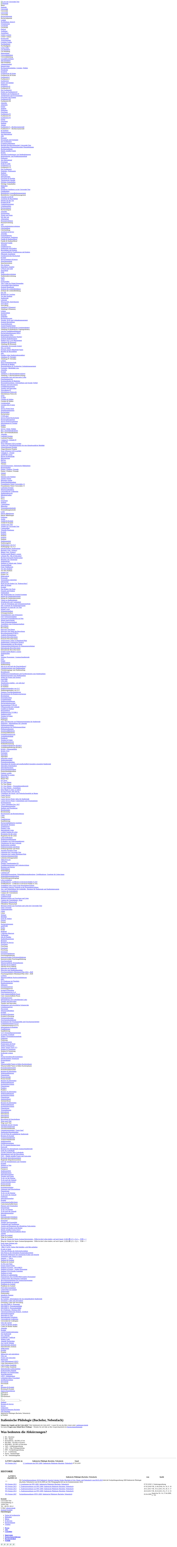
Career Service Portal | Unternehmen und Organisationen (19, 801)
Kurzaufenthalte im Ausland (10, 1282)
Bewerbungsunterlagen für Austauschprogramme (16, 1280)
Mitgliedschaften (6, 495)
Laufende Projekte (7, 436)
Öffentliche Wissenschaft (9, 902)
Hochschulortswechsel (8, 703)
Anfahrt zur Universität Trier (10, 526)
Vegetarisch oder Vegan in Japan (11, 1256)
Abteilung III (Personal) (8, 342)
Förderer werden (6, 773)
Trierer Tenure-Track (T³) (9, 1047)
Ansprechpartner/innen (8, 326)
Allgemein (4, 105)
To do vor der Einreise (8, 1178)
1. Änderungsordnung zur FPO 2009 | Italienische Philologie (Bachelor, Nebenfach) (46, 1491)
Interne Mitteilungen (7, 513)
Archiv (3, 519)
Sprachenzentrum (6, 261)
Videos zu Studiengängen (9, 600)
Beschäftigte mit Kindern (9, 250)
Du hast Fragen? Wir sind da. (10, 791)
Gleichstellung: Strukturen (9, 237)
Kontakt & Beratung (7, 990)
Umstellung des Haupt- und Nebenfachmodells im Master (19, 793)
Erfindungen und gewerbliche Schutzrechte (15, 1005)
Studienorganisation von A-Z (10, 688)
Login (3, 512)
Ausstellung (5, 33)
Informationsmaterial (7, 1313)
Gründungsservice (7, 1007)
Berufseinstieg (5, 810)
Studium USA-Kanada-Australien (12, 1271)
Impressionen (5, 53)
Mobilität (4, 917)
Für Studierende (6, 1334)
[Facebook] (2, 1545)
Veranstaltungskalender (8, 508)
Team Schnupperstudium (9, 622)
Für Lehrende (5, 1335)
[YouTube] (8, 1545)
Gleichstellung (5, 228)
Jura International (6, 134)
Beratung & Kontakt (7, 1136)
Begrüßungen (5, 672)
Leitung (3, 311)
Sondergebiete (5, 313)
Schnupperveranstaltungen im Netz (12, 618)
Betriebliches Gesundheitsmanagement (13, 193)
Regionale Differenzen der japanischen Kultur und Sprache (20, 1254)
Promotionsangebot (7, 1187)
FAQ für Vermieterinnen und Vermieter (13, 1162)
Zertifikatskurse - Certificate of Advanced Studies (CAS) (19, 882)
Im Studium (4, 130)
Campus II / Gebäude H (8, 440)
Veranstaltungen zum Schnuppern (12, 615)
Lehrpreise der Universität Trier (11, 852)
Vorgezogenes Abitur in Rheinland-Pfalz (14, 640)
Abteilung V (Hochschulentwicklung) (13, 373)
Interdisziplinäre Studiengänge (10, 548)
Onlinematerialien (6, 909)
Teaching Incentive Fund (9, 850)
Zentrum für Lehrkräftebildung (11, 289)
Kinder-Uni (4, 572)
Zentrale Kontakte (6, 1510)
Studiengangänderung (8, 701)
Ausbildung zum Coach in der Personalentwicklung (17, 885)
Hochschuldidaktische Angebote (11, 823)
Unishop (7, 1524)
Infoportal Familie (6, 243)
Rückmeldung (5, 710)
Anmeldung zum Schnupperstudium (12, 624)
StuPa (3, 278)
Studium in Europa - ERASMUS (11, 1267)
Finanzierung (5, 1075)
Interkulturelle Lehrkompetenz (10, 1369)
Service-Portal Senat (7, 408)
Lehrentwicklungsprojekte (9, 856)
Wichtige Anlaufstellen (8, 182)
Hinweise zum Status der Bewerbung (13, 631)
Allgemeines (5, 219)
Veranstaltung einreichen (9, 580)
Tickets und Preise (7, 215)
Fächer (3, 107)
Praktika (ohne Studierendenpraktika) (13, 355)
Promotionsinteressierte (8, 1068)
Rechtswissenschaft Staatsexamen (12, 558)
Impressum (4, 1359)
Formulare (4, 753)
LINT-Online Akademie (8, 1365)
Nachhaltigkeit (5, 44)
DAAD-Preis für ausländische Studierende (14, 1134)
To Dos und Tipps (6, 1264)
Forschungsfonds (6, 961)
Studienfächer (5, 561)
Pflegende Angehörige (8, 254)
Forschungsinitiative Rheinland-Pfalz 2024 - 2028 (17, 972)
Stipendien (4, 755)
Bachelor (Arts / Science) (9, 550)
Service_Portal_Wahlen (8, 429)
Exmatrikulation (6, 699)
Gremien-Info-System (8, 405)
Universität (4, 9)
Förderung (4, 1038)
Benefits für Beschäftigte (9, 351)
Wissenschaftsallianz (7, 489)
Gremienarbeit (5, 403)
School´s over (5, 609)
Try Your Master (6, 782)
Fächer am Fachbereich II (9, 92)
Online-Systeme (6, 895)
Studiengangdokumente (8, 839)
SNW (3, 396)
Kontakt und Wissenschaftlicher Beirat (13, 1231)
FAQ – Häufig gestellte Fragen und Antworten (16, 1156)
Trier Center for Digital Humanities (12, 283)
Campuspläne (5, 528)
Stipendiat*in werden (8, 775)
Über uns (4, 1356)
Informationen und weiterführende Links (14, 999)
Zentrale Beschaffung (8, 322)
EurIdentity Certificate (8, 1337)
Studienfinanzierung (7, 742)
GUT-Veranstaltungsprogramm (11, 1033)
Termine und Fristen (7, 1176)
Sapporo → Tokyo (7, 1258)
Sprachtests (4, 270)
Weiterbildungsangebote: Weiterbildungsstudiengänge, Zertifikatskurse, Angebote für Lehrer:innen (32, 874)
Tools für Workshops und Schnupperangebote (15, 604)
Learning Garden (6, 42)
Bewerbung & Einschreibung (10, 1119)
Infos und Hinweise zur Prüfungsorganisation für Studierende (20, 721)
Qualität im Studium (7, 709)
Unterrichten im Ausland (9, 1289)
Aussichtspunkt (6, 40)
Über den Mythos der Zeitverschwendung (14, 1251)
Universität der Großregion (9, 491)
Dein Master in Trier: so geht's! (11, 790)
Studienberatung (6, 1173)
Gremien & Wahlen (7, 399)
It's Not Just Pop (6, 1245)
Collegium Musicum (7, 933)
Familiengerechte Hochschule (10, 256)
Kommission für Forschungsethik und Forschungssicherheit (20, 1022)
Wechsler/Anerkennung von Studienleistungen (16, 154)
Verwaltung (4, 304)
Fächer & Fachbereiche (12, 1515)
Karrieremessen (6, 802)
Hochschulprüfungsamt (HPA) (11, 333)
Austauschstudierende (8, 1138)
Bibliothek (4, 186)
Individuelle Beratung (8, 825)
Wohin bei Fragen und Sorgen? (11, 677)
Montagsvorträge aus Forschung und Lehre (15, 898)
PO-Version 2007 (10, 1494)
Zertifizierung (5, 826)
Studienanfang (5, 663)
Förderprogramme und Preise (10, 847)
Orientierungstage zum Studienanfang (13, 668)
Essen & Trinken (6, 918)
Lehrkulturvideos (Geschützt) (10, 1378)
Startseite (4, 7)
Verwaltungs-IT (6, 390)
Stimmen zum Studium (8, 477)
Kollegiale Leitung (7, 1053)
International (5, 1112)
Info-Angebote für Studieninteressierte (13, 605)
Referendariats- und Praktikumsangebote (14, 156)
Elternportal (4, 582)
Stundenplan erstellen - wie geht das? (13, 683)
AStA (3, 280)
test (2, 1385)
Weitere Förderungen (7, 1046)
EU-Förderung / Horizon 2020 (11, 1310)
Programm (4, 578)
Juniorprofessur (6, 1099)
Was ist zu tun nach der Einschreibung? (13, 666)
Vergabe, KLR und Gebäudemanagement (14, 320)
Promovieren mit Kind (8, 1044)
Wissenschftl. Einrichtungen (10, 302)
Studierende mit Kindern (9, 248)
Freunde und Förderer (8, 591)
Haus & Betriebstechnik (8, 362)
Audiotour (4, 31)
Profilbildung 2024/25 (8, 22)
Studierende (5, 298)
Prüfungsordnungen (7, 729)
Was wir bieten (5, 348)
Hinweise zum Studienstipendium (12, 970)
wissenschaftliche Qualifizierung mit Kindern (15, 252)
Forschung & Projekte (8, 178)
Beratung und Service (8, 867)
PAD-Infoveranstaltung (8, 1288)
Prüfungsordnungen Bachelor (10, 1409)
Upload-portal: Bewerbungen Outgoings (14, 1278)
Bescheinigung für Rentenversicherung (13, 694)
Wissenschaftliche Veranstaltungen (12, 963)
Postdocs (4, 1088)
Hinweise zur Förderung (9, 968)
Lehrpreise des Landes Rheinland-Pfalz (13, 854)
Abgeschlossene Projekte (9, 447)
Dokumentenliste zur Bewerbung (11, 644)
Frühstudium (5, 593)
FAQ (2, 659)
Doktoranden (5, 1291)
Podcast (3, 29)
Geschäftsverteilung (7, 59)
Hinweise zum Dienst (8, 629)
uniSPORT (4, 442)
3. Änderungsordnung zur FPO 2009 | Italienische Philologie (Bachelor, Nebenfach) (46, 1486)
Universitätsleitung (7, 55)
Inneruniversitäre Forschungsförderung (13, 957)
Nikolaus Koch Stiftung (8, 964)
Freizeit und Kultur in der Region (11, 1228)
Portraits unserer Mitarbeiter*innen (12, 350)
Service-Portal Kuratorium (9, 421)
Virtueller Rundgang (7, 530)
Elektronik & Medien (8, 364)
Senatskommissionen (7, 410)
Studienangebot (6, 132)
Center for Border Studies (9, 1324)
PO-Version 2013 (10, 1463)
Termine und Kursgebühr (9, 1222)
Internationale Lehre (7, 830)
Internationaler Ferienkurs (9, 1217)
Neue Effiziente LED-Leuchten (11, 443)
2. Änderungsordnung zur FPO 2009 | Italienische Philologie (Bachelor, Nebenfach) (46, 1489)
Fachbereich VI (6, 165)
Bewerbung (4, 626)
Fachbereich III (6, 99)
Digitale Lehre (5, 828)
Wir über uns (5, 217)
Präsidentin (4, 70)
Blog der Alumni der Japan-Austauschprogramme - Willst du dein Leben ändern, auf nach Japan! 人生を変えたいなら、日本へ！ (44, 1239)
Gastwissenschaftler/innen (9, 1202)
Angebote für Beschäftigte (9, 199)
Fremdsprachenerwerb (8, 734)
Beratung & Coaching (8, 294)
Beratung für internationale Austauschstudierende (17, 1149)
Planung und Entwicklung (9, 385)
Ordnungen (4, 1408)
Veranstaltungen (6, 1110)
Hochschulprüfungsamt (74, 1427)
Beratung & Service (7, 942)
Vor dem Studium (6, 296)
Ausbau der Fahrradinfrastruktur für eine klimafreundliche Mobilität (22, 445)
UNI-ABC (4, 681)
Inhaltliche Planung (7, 1295)
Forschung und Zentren (8, 97)
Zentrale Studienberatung (9, 338)
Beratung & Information (8, 1071)
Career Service (5, 795)
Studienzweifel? (6, 714)
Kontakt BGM (5, 202)
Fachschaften (5, 281)
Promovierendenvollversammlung (12, 1057)
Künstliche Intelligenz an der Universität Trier (15, 189)
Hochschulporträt (6, 16)
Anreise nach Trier (7, 524)
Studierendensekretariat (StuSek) (11, 337)
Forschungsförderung (8, 953)
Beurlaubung (5, 696)
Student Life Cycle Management (11, 340)
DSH (2, 272)
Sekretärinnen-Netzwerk (9, 392)
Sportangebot (5, 213)
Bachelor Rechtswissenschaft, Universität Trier (16, 145)
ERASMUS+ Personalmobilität (11, 1308)
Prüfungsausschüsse (7, 725)
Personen (4, 138)
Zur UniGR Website (7, 1343)
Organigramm (5, 24)
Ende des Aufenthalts (8, 1150)
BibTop (3, 460)
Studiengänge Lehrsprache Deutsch (12, 642)
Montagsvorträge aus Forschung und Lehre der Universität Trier (21, 906)
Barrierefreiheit (6, 467)
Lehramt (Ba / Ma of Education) (11, 556)
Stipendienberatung (7, 767)
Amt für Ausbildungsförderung (11, 331)
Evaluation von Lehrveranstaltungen (12, 841)
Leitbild (3, 20)
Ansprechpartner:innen (8, 1182)
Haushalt (4, 315)
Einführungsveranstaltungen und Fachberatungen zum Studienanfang (23, 674)
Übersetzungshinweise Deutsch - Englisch (14, 1312)
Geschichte (4, 25)
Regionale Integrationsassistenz (11, 1158)
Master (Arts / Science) (8, 552)
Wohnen (3, 915)
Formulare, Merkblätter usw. (10, 368)
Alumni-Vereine (6, 478)
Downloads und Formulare (9, 140)
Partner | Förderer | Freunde (10, 469)
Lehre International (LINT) (9, 1361)
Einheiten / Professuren (8, 171)
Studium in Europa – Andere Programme (14, 1269)
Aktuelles (4, 103)
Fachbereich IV (6, 114)
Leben (3, 911)
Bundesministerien (7, 983)
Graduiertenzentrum (7, 204)
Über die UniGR (6, 1323)
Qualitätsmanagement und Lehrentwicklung (15, 865)
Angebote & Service (7, 232)
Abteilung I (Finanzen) (8, 307)
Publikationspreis (6, 1042)
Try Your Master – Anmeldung (11, 788)
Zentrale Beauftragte (7, 287)
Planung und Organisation (9, 1206)
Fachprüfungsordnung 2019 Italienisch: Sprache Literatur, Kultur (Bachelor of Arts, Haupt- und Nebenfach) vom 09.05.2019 (62, 1480)
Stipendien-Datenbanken (9, 766)
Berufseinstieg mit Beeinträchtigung (12, 814)
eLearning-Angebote (7, 1034)
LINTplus (4, 861)
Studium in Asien (6, 1273)
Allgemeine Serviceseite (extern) (11, 346)
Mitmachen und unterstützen (10, 1354)
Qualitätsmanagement (8, 386)
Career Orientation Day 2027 (10, 804)
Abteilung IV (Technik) (8, 357)
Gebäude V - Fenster (7, 453)
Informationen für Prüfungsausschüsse (13, 727)
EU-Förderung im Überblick (10, 981)
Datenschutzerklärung (8, 1391)
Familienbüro (5, 191)
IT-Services (8, 1521)
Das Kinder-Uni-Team (8, 589)
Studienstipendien (6, 760)
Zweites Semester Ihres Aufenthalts (12, 1152)
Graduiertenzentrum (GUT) (10, 1023)
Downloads (4, 1382)
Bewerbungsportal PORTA (9, 633)
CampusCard (5, 872)
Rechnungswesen (6, 318)
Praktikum (4, 738)
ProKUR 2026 (5, 164)
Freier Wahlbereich (7, 567)
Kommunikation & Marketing (10, 381)
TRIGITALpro (6, 860)
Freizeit (3, 920)
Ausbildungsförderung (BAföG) (11, 745)
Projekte (3, 1350)
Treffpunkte (4, 935)
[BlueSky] (5, 1545)
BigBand (4, 931)
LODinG (4, 976)
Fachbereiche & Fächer (8, 73)
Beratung (4, 941)
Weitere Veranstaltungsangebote (11, 1036)
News (3, 497)
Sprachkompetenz (6, 1374)
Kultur (3, 928)
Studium (3, 108)
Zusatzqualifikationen (8, 731)
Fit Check (4, 780)
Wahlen (3, 425)
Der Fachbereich (6, 90)
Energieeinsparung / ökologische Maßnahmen (15, 466)
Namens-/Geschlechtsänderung (11, 692)
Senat (2, 407)
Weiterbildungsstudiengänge (10, 876)
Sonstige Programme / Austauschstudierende (15, 657)
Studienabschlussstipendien (9, 1132)
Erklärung (4, 517)
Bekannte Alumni (6, 480)
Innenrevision (5, 66)
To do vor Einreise (7, 1209)
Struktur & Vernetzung (8, 1049)
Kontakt (3, 257)
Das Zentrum (5, 265)
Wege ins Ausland (6, 1235)
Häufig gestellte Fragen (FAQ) (11, 1230)
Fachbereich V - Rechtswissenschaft (12, 127)
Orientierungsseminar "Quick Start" (12, 1130)
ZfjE (2, 136)
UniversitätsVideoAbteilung (10, 285)
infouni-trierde (10, 1508)
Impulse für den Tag (7, 200)
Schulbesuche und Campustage (11, 602)
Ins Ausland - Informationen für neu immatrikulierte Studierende (21, 1299)
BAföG (3, 153)
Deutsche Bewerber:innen (9, 637)
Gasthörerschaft (6, 896)
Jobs (2, 353)
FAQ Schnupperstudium (9, 617)
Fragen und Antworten (8, 1358)
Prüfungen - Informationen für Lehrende (14, 723)
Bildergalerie (5, 576)
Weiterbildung (5, 869)
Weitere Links (5, 1339)
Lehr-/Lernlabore (6, 880)
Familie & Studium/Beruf (9, 239)
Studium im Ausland (7, 1260)
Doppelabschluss (6, 698)
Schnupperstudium (7, 611)
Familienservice (6, 246)
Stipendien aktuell (6, 758)
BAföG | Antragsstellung (9, 749)
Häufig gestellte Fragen (8, 151)
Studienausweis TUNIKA (9, 712)
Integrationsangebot (7, 1174)
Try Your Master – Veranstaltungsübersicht (14, 786)
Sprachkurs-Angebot (7, 267)
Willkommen (5, 1348)
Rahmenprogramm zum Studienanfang (13, 675)
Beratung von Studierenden (10, 1372)
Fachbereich (5, 81)
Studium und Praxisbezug (9, 808)
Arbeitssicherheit (6, 64)
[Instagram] (11, 1545)
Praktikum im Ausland (8, 1284)
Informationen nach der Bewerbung (12, 1154)
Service (3, 1406)
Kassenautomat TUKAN (9, 705)
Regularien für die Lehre (9, 834)
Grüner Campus (6, 35)
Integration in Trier (7, 1315)
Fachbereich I (5, 77)
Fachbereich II (5, 86)
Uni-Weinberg (5, 49)
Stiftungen (4, 985)
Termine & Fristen (7, 716)
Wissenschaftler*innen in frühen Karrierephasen (16, 1064)
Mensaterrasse (5, 458)
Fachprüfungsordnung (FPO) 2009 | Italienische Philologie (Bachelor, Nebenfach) (45, 1494)
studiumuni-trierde (82, 1425)
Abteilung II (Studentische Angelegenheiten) (15, 327)
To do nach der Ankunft (8, 1180)
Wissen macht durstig (8, 620)
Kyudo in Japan (6, 1249)
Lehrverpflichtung (6, 837)
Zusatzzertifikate (6, 565)
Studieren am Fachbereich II (10, 94)
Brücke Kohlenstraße (8, 456)
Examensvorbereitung (8, 143)
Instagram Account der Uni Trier (11, 607)
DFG (2, 979)
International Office (7, 335)
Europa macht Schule (8, 1266)
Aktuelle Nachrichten (8, 1341)
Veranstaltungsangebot (8, 806)
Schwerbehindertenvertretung (10, 226)
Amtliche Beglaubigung (8, 635)
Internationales (5, 176)
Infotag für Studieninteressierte (11, 596)
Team (2, 1062)
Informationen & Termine (9, 423)
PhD (2, 655)
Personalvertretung (7, 221)
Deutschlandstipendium (8, 482)
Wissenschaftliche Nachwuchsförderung (14, 977)
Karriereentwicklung (7, 1084)
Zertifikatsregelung (7, 1380)
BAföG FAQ (5, 751)
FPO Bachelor (5, 1411)
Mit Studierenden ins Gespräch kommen (14, 594)
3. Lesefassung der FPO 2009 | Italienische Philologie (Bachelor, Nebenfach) (48, 1463)
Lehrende (4, 300)
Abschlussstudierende (8, 1127)
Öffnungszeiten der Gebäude (10, 707)
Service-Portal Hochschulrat (10, 418)
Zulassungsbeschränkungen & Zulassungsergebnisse (18, 646)
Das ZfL (3, 292)
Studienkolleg (5, 653)
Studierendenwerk (7, 493)
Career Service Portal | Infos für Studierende (15, 799)
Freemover (4, 1167)
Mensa (7, 1519)
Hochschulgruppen (7, 924)
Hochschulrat (5, 412)
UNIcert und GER (7, 269)
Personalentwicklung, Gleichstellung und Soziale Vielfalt (19, 383)
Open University (6, 907)
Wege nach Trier (6, 1121)
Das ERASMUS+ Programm (10, 1304)
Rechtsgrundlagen (6, 149)
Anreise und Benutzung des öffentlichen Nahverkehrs (18, 1226)
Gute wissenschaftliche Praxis (10, 994)
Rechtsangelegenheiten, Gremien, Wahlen (14, 68)
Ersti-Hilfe (4, 679)
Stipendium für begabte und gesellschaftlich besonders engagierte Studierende (26, 764)
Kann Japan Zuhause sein (9, 1243)
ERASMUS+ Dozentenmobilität (11, 1306)
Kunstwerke (5, 38)
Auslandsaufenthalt (7, 736)
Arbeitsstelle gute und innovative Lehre (13, 377)
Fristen (3, 661)
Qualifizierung (5, 819)
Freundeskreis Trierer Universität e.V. (13, 484)
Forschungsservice (7, 379)
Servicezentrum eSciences (9, 259)
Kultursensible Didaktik (8, 1370)
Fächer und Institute (7, 83)
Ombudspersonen (6, 998)
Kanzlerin (4, 72)
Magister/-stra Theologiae (9, 559)
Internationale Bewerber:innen (10, 648)
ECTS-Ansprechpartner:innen (10, 1145)
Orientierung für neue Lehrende (11, 843)
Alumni (3, 125)
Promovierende (6, 1077)
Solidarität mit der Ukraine (9, 1125)
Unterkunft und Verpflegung (10, 1224)
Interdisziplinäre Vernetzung (10, 1058)
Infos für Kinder (6, 585)
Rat (2, 1055)
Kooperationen (5, 1060)
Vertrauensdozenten (7, 1018)
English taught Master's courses (11, 554)
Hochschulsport (6, 208)
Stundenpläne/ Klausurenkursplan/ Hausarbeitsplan (17, 147)
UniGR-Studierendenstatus (9, 1332)
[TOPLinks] (5, 416)
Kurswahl (4, 1147)
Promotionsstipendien (8, 762)
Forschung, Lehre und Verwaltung (12, 1301)
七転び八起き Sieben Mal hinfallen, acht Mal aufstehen (19, 1247)
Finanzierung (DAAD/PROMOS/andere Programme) (18, 1277)
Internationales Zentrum (8, 1345)
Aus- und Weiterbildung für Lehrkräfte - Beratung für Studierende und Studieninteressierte (30, 889)
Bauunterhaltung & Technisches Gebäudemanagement (18, 366)
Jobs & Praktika (6, 937)
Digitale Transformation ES (10, 863)
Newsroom (4, 1009)
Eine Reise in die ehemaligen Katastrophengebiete (17, 1253)
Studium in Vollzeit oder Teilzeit (11, 563)
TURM (3, 397)
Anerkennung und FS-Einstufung (11, 95)
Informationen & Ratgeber (9, 1027)
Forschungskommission (8, 1020)
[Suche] (1, 1398)
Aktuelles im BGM (7, 197)
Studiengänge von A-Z (8, 545)
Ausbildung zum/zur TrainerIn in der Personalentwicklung (19, 887)
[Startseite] (10, 2)
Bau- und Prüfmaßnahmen (9, 431)
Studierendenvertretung (8, 274)
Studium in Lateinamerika (9, 1275)
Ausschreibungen (6, 324)
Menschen (4, 506)
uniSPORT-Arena (6, 454)
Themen (3, 462)
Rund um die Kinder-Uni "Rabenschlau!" (14, 583)
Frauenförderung (6, 235)
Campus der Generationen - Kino (11, 900)
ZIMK (3, 188)
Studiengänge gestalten (8, 845)
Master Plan (5, 777)
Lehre (3, 815)
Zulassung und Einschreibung (10, 1189)
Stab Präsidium (6, 60)
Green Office (5, 48)
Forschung (4, 112)
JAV (2, 224)
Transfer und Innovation (8, 388)
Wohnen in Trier (6, 1165)
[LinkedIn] (14, 1545)
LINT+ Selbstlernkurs (8, 1376)
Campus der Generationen (9, 891)
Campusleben (5, 504)
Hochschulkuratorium (8, 420)
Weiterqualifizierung (7, 1073)
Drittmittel (4, 316)
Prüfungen (4, 84)
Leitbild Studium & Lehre (9, 832)
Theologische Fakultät (8, 180)
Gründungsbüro (6, 206)
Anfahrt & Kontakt (7, 521)
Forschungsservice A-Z (8, 992)
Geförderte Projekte (7, 488)
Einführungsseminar (7, 1143)
